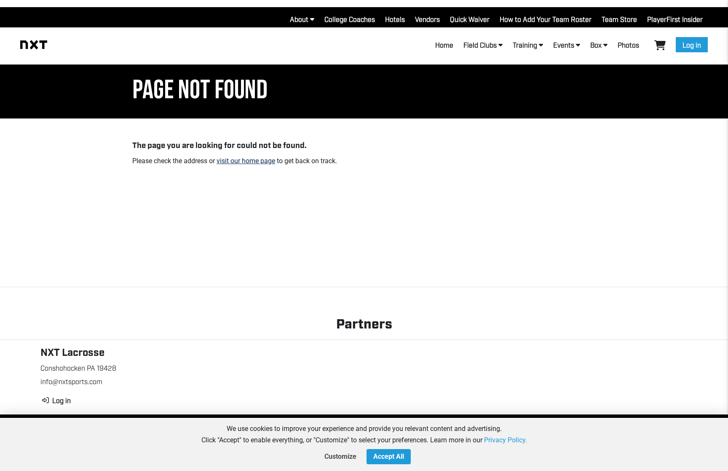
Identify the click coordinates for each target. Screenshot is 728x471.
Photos (628, 44)
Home (444, 44)
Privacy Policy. (505, 440)
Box (596, 44)
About (299, 19)
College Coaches (349, 19)
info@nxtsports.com (71, 381)
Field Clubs (480, 44)
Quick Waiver (470, 19)
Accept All (388, 456)
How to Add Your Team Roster (546, 19)
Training (525, 44)
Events (563, 44)
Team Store (619, 19)
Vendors (427, 19)
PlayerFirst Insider (675, 19)
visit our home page (246, 161)
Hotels (395, 19)
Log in (691, 44)
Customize (340, 456)
